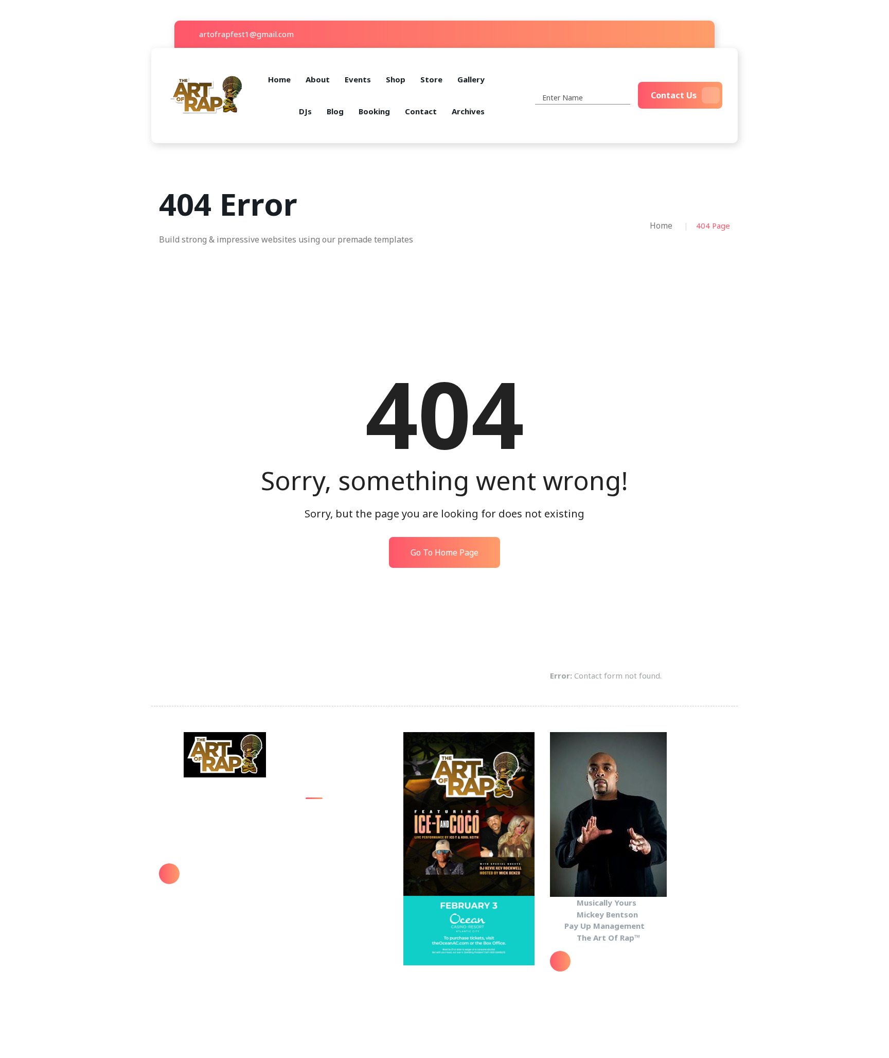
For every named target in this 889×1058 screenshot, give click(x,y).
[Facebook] (652, 34)
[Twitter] (668, 34)
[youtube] (683, 34)
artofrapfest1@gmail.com (245, 34)
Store (431, 79)
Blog (335, 111)
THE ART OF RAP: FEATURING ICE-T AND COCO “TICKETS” (346, 885)
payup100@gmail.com (230, 881)
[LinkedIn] (699, 34)
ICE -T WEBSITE (334, 916)
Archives (468, 111)
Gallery (471, 79)
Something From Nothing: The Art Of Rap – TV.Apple (342, 825)
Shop (395, 79)
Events (358, 79)
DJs (305, 111)
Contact (421, 111)
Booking (374, 111)
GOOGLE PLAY (330, 856)
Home (279, 79)
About (318, 79)
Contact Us (674, 95)
